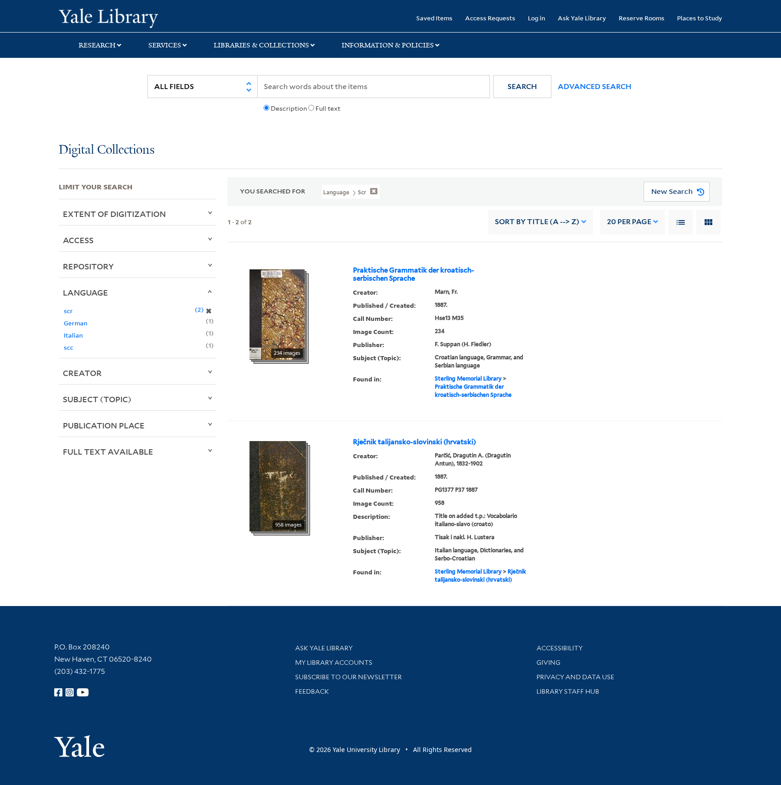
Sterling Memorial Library (468, 378)
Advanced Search (594, 86)
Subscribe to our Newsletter (348, 677)
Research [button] (97, 45)
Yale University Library (108, 17)
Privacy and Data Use (575, 677)
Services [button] (164, 45)
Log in (536, 18)
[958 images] (277, 485)
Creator (82, 372)
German (75, 323)
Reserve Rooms (641, 18)
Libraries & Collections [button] (261, 45)
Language (85, 292)
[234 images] (277, 314)
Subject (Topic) (97, 399)
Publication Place (104, 425)
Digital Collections (107, 150)
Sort (537, 221)
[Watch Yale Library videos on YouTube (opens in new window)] (83, 692)
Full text (327, 108)
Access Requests (490, 18)
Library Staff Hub (567, 691)
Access (78, 240)
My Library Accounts (333, 662)
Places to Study (699, 18)
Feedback (312, 691)
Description (289, 108)
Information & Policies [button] (388, 45)
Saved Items (434, 18)
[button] (522, 86)
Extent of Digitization (114, 213)
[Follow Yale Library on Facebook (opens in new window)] (58, 692)
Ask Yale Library (582, 18)
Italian (73, 335)
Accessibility (559, 648)
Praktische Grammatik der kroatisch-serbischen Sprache (413, 274)
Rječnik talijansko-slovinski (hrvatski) (414, 442)
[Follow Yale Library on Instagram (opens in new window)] (70, 692)
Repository (88, 266)
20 (629, 221)
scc (68, 347)
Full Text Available (108, 451)
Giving (548, 662)
